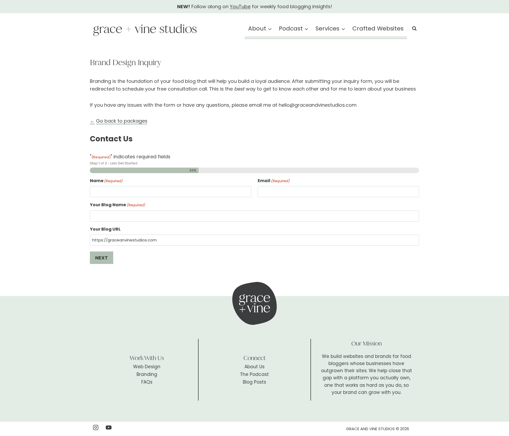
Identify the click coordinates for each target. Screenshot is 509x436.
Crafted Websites (377, 28)
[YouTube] (109, 427)
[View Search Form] (414, 28)
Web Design (146, 366)
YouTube (240, 6)
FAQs (146, 382)
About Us (254, 366)
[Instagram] (95, 427)
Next (101, 257)
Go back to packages (121, 121)
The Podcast (254, 374)
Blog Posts (254, 382)
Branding (147, 374)
